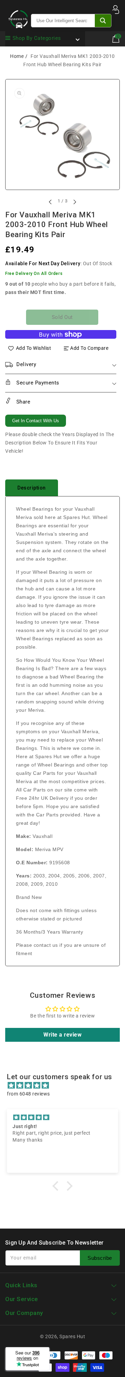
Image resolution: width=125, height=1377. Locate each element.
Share (22, 402)
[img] (66, 1085)
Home (17, 56)
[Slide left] (50, 202)
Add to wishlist (33, 348)
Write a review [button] (62, 1034)
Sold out (62, 317)
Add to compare (89, 348)
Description (31, 488)
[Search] (103, 20)
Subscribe (100, 1258)
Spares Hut (72, 1336)
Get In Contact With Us (35, 420)
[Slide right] (74, 202)
